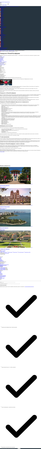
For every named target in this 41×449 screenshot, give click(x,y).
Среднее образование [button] (9, 6)
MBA (2, 252)
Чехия (1, 23)
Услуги (18, 6)
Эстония (1, 25)
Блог (0, 258)
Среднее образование (3, 276)
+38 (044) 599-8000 (2, 267)
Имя (0, 282)
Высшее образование (3, 50)
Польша (1, 19)
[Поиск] (0, 3)
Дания (1, 12)
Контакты (1, 260)
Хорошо (19, 448)
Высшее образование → (3, 26)
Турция (1, 22)
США (1, 21)
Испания (1, 32)
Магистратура (15, 252)
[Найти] (8, 4)
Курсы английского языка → (4, 47)
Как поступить (2, 60)
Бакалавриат (5, 252)
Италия (1, 14)
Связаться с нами (2, 64)
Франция (1, 44)
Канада (1, 15)
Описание (1, 59)
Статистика (1, 58)
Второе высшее (10, 252)
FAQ (0, 272)
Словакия (2, 20)
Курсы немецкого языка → (3, 48)
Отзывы (1, 259)
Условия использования (3, 265)
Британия (2, 9)
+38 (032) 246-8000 (2, 268)
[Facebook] (0, 266)
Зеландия (1, 17)
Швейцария (2, 24)
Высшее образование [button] (3, 6)
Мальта (1, 39)
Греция (1, 11)
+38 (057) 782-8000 (2, 269)
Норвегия (2, 18)
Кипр (1, 16)
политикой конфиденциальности (29, 286)
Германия (2, 29)
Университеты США (11, 50)
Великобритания (3, 37)
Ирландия (2, 13)
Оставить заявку (2, 56)
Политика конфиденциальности (4, 264)
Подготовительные (21, 252)
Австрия (1, 8)
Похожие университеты (3, 61)
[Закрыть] (4, 254)
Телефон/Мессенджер (3, 283)
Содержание (2, 253)
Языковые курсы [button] (14, 6)
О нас (1, 257)
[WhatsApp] (2, 266)
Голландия (2, 30)
